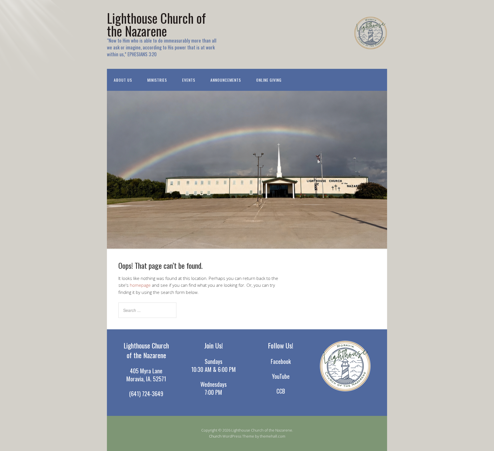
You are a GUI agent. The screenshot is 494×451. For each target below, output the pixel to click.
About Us (123, 80)
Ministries (157, 80)
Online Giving (269, 80)
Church (215, 436)
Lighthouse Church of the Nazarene (156, 24)
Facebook (281, 361)
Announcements (225, 80)
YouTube (281, 376)
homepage (140, 285)
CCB (280, 391)
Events (188, 80)
